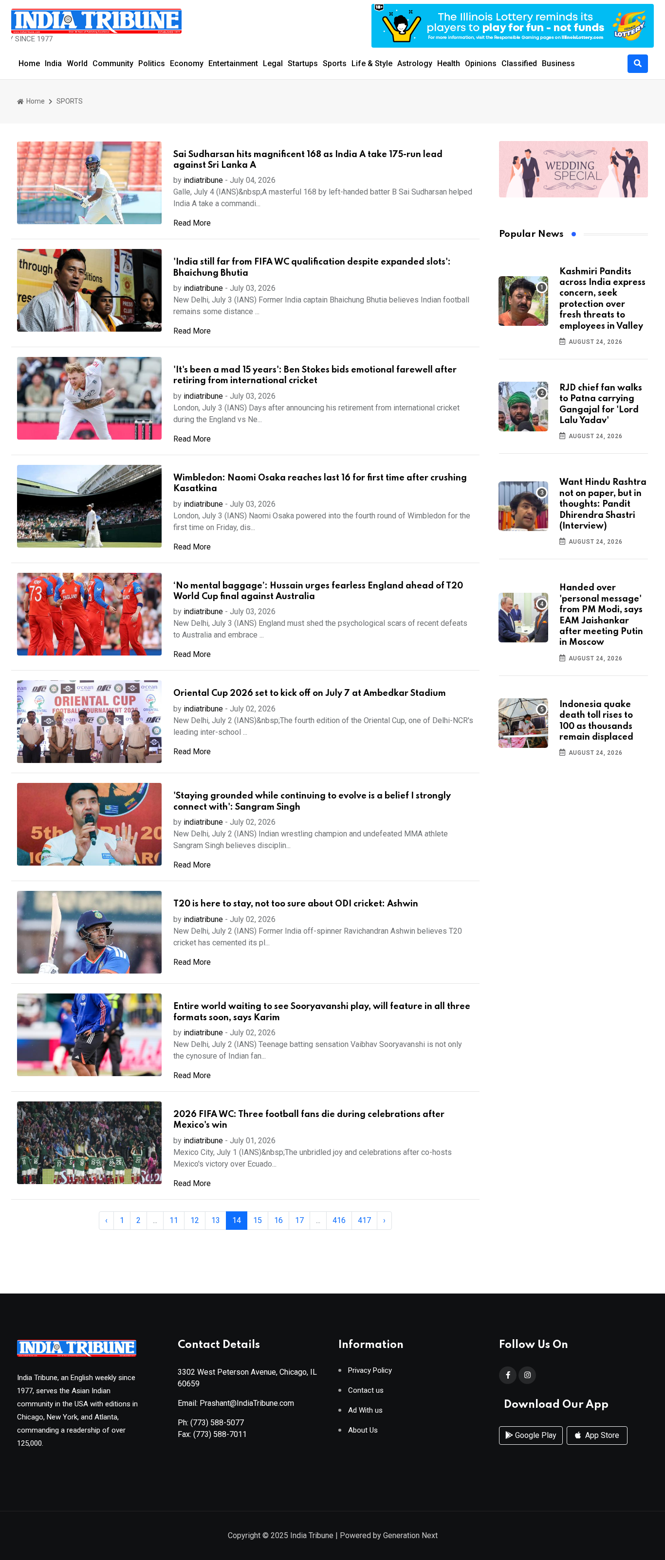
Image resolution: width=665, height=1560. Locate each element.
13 (215, 1220)
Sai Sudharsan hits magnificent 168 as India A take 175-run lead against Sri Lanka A (308, 160)
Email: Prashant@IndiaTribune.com (236, 1403)
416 (339, 1220)
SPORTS (69, 101)
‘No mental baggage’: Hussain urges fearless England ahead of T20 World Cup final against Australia (318, 591)
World (77, 63)
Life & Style (371, 63)
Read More (192, 223)
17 (299, 1220)
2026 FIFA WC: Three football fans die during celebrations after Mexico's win (308, 1120)
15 (257, 1220)
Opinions (481, 63)
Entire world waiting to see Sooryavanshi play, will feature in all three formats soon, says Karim (321, 1012)
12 (194, 1220)
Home (29, 63)
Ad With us (365, 1410)
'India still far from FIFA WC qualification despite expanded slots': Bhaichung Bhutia (312, 267)
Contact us (366, 1390)
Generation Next (410, 1535)
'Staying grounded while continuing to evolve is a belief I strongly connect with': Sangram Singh (312, 801)
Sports (335, 63)
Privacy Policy (370, 1370)
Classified (519, 63)
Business (558, 63)
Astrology (414, 63)
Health (448, 63)
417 (364, 1220)
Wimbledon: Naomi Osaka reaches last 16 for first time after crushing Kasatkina (320, 483)
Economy (186, 63)
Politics (151, 63)
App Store (601, 1435)
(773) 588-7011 (220, 1434)
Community (112, 63)
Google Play (534, 1435)
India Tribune (311, 1535)
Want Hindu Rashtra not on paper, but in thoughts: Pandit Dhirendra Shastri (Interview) (603, 504)
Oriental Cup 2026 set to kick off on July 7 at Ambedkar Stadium (309, 693)
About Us (363, 1430)
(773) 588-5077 (217, 1422)
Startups (303, 63)
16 (278, 1220)
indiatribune (203, 180)
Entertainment (233, 63)
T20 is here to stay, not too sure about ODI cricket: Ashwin (295, 904)
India (53, 63)
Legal (273, 63)
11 (173, 1220)
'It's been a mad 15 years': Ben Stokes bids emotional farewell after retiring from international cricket (315, 375)
